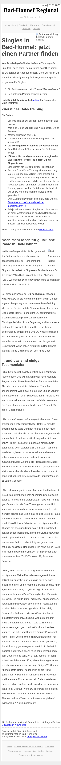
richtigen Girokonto (37, 736)
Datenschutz (25, 755)
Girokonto (49, 746)
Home (9, 746)
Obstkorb (23, 25)
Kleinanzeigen (14, 751)
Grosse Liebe (46, 229)
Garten (41, 751)
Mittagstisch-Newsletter (14, 725)
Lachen (49, 751)
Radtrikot (34, 25)
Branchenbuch (48, 25)
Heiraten (26, 28)
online (35, 100)
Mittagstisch (10, 25)
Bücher (36, 28)
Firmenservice (29, 751)
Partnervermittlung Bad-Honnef (28, 746)
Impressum (37, 755)
